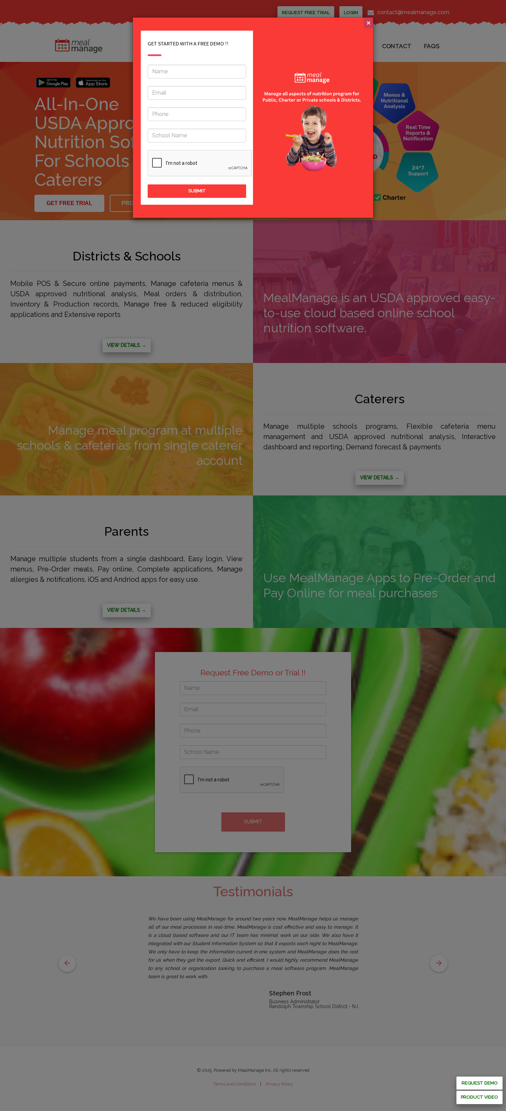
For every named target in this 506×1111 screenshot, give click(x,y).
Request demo (480, 1083)
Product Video (479, 1097)
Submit (197, 190)
